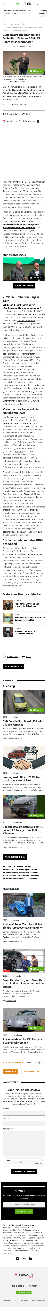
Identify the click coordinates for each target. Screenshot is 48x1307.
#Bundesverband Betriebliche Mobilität (20, 872)
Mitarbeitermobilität (26, 320)
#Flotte (28, 867)
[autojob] (39, 1063)
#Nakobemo (23, 875)
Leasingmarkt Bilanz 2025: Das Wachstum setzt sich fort (22, 779)
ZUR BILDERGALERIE (24, 286)
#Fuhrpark (18, 867)
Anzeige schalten (31, 1071)
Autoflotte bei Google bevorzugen (21, 121)
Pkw (26, 494)
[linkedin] (30, 1258)
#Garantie (17, 976)
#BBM (34, 870)
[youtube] (17, 1258)
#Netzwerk (32, 878)
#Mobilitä (35, 875)
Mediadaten (17, 1285)
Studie (35, 497)
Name (5, 1119)
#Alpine (16, 920)
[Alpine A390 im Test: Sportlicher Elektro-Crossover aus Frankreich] (24, 905)
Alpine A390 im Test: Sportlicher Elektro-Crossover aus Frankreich (23, 926)
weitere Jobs (10, 1071)
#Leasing (9, 686)
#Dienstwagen (22, 870)
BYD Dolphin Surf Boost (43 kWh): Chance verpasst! (23, 723)
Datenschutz (24, 1301)
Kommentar (7, 1129)
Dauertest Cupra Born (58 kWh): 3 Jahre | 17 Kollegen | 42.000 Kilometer (23, 830)
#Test (15, 717)
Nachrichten (14, 24)
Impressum (7, 1301)
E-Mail (5, 1108)
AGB (15, 1301)
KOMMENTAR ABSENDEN (24, 1171)
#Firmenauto (8, 870)
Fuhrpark (25, 24)
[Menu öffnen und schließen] (4, 4)
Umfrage (31, 391)
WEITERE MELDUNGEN (15, 857)
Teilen (28, 114)
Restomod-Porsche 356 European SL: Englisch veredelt (23, 1041)
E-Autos (18, 451)
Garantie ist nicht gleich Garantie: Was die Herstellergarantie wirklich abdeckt (24, 983)
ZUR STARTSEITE (13, 666)
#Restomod (17, 1035)
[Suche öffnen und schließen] (37, 4)
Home (5, 24)
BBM (9, 314)
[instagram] (24, 1258)
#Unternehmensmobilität (14, 878)
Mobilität (37, 311)
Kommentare (12, 114)
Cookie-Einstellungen (38, 1301)
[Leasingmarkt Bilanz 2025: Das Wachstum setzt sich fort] (24, 758)
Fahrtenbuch (26, 445)
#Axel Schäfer (9, 875)
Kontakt (33, 1285)
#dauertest (17, 823)
